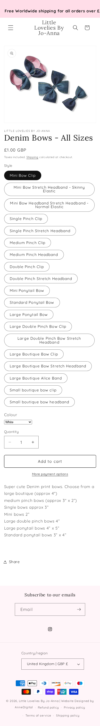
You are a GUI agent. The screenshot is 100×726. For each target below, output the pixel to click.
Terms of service (38, 715)
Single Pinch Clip (26, 218)
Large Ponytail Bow (29, 314)
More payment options (50, 474)
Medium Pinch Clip (28, 242)
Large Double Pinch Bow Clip (38, 326)
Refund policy (48, 707)
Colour (10, 414)
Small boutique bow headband (39, 402)
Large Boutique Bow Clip (34, 354)
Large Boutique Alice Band (36, 378)
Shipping (32, 157)
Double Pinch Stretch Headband (41, 278)
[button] (11, 28)
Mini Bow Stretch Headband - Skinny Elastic (49, 189)
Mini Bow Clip (23, 175)
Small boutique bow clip (33, 390)
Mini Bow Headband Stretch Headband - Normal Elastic (49, 205)
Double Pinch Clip (27, 266)
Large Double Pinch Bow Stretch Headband (49, 340)
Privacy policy (74, 707)
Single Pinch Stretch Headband (40, 230)
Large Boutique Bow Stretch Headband (48, 366)
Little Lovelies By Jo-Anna (39, 701)
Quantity (11, 432)
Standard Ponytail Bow (32, 302)
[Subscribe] (79, 609)
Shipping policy (68, 715)
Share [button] (14, 561)
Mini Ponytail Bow (27, 290)
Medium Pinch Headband (34, 254)
